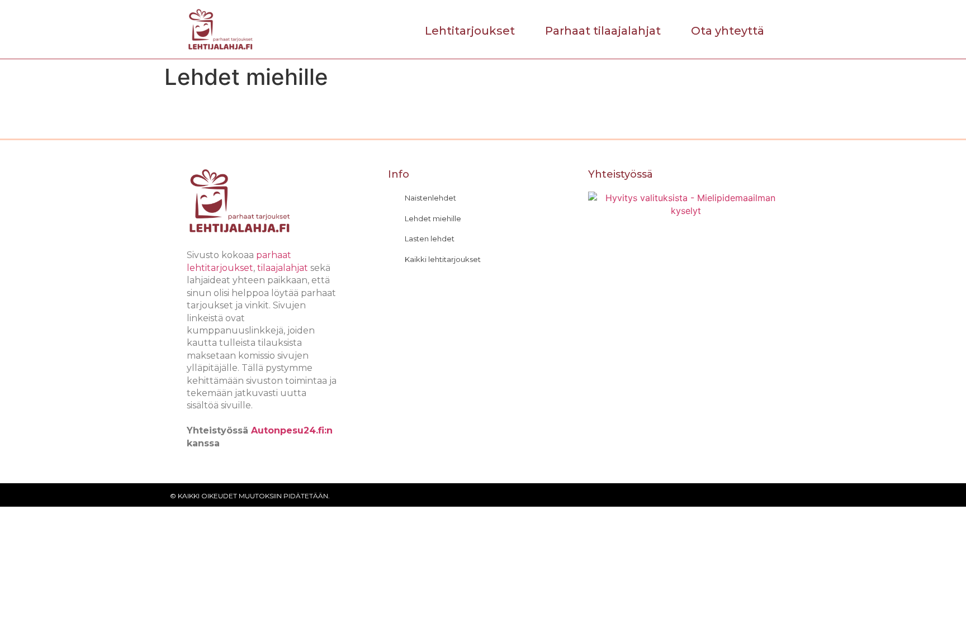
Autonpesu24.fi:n (292, 430)
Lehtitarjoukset (470, 30)
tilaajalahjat (282, 268)
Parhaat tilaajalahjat (603, 30)
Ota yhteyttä (727, 30)
